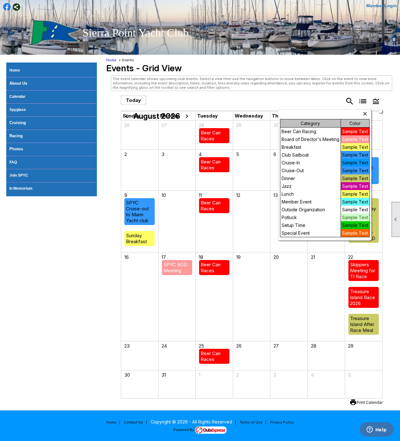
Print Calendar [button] (369, 402)
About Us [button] (18, 83)
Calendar (17, 96)
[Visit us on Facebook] (7, 7)
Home (14, 70)
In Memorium (20, 188)
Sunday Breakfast (136, 238)
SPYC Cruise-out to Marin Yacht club (137, 211)
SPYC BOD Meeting (175, 267)
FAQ (13, 162)
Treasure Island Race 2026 (362, 297)
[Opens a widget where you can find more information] (376, 430)
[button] (375, 101)
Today (133, 100)
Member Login (381, 5)
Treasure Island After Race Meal (362, 324)
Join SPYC (18, 175)
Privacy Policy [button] (282, 422)
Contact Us (133, 422)
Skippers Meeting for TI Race (362, 270)
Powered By (184, 430)
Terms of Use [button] (251, 422)
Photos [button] (16, 149)
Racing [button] (16, 135)
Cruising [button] (17, 122)
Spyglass (17, 110)
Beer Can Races (211, 136)
